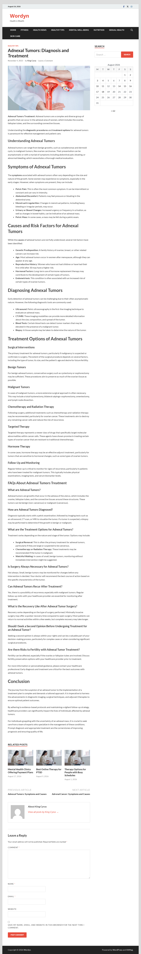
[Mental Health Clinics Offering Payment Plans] (20, 758)
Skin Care (15, 36)
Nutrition (99, 30)
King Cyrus (31, 61)
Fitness (24, 30)
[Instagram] (131, 6)
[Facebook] (123, 6)
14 (119, 86)
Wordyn (19, 15)
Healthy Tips (57, 30)
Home (13, 30)
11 (103, 86)
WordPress (117, 950)
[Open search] (132, 30)
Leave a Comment (45, 61)
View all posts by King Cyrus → (43, 812)
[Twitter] (127, 6)
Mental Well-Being (79, 30)
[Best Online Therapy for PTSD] (49, 758)
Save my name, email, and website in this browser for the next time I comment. (46, 926)
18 (103, 91)
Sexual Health (116, 30)
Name (11, 884)
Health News (39, 30)
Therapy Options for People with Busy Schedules (75, 772)
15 (125, 86)
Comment (14, 847)
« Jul (113, 110)
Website (12, 909)
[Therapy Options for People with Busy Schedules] (77, 758)
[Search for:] (114, 55)
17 (97, 91)
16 (130, 86)
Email (11, 896)
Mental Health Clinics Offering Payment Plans (20, 771)
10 (97, 86)
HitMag (129, 950)
